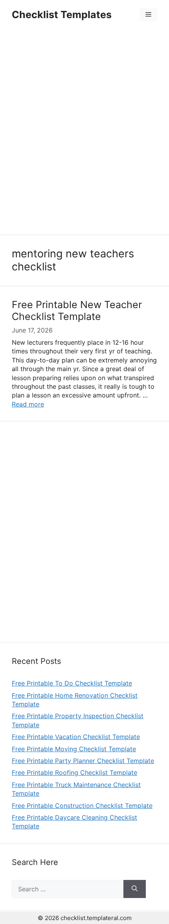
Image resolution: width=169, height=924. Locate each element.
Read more (28, 404)
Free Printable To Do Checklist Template (72, 683)
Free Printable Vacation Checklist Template (76, 737)
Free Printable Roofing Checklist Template (74, 772)
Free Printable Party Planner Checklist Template (83, 761)
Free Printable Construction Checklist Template (82, 805)
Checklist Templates (62, 14)
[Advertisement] (84, 132)
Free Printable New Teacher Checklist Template (77, 310)
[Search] (134, 889)
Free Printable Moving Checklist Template (74, 749)
